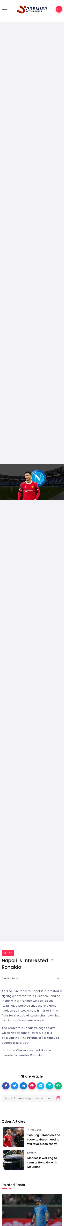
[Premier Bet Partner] (32, 9)
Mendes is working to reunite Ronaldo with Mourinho (42, 1162)
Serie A (7, 952)
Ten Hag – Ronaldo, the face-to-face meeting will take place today (43, 1139)
